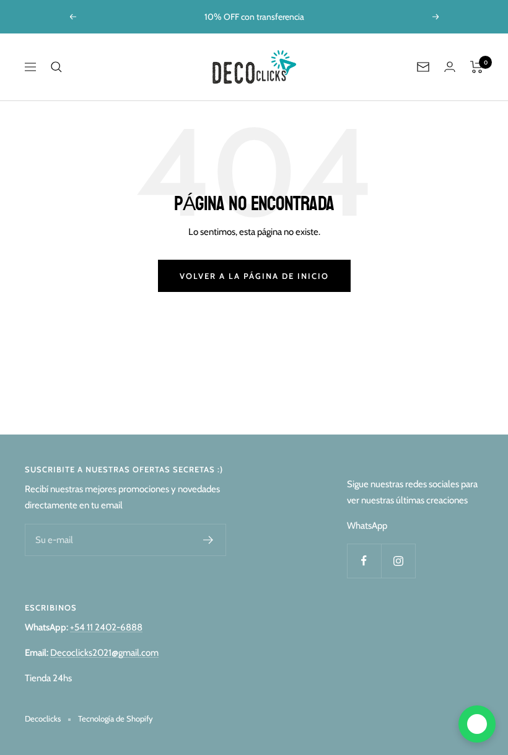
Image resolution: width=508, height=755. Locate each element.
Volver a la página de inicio (254, 276)
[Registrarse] (208, 540)
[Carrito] (476, 67)
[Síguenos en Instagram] (398, 561)
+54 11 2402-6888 (106, 627)
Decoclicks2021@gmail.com (104, 652)
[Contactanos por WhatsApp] (477, 724)
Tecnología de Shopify (115, 718)
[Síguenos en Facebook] (364, 561)
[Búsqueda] (56, 67)
